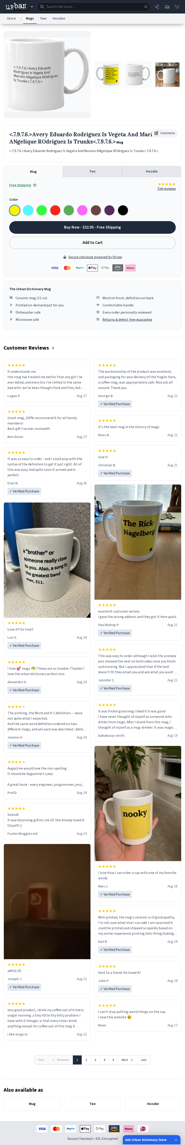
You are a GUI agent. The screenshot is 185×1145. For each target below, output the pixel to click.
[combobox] (93, 6)
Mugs (30, 18)
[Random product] (145, 6)
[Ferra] (95, 210)
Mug (33, 171)
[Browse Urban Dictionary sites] (19, 6)
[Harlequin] (41, 210)
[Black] (123, 210)
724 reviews (166, 188)
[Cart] (177, 7)
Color (13, 199)
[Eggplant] (109, 210)
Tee (92, 171)
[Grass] (68, 210)
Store (11, 18)
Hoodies (59, 18)
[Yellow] (14, 210)
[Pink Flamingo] (82, 210)
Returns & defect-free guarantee (127, 319)
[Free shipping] (167, 7)
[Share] (157, 7)
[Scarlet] (55, 210)
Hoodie (152, 171)
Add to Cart (93, 242)
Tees (43, 18)
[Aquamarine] (28, 210)
